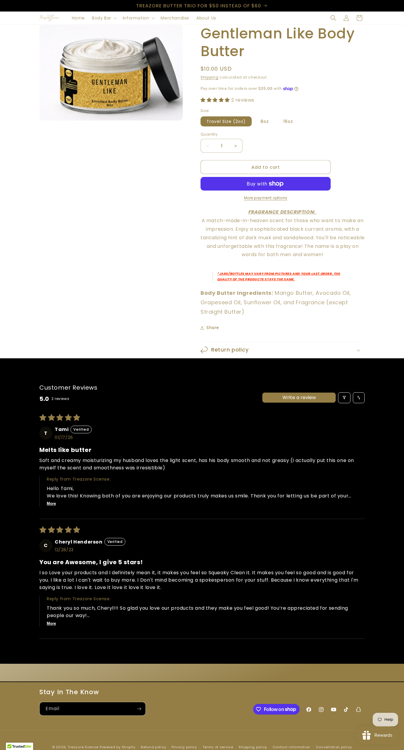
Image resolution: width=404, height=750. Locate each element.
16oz (288, 121)
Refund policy (153, 746)
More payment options (265, 197)
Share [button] (212, 328)
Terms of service (218, 746)
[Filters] (344, 397)
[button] (103, 18)
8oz (265, 121)
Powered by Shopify (117, 747)
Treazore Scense (83, 747)
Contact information (291, 746)
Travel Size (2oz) (226, 121)
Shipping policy (253, 746)
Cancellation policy (334, 746)
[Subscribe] (139, 709)
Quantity (209, 134)
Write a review (299, 397)
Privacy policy (184, 746)
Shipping (210, 77)
